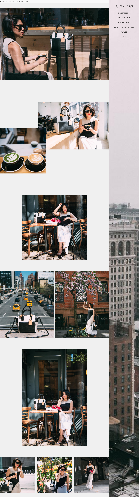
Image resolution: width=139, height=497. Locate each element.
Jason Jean (123, 6)
